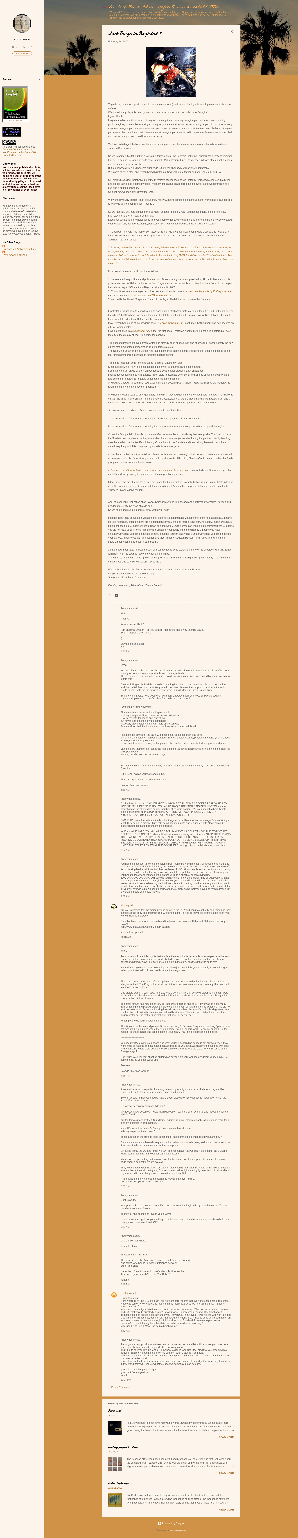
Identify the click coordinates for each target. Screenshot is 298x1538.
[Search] (238, 8)
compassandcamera (178, 1530)
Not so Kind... (116, 1411)
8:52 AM (125, 850)
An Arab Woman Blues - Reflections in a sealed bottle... (164, 7)
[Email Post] (116, 596)
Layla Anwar (22, 39)
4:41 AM (125, 1330)
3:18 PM (125, 1284)
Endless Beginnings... (120, 1483)
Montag (125, 905)
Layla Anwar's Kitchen (14, 255)
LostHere (126, 1293)
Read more (226, 1437)
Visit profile (22, 53)
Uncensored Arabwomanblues (19, 249)
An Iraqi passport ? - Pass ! (123, 1447)
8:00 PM (125, 1186)
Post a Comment (120, 1387)
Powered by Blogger (173, 1523)
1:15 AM (125, 651)
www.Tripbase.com (15, 120)
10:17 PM (126, 1379)
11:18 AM (126, 937)
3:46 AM (125, 789)
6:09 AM (125, 1227)
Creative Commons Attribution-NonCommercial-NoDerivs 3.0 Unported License (19, 152)
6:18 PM (125, 1075)
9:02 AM (125, 896)
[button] (232, 32)
